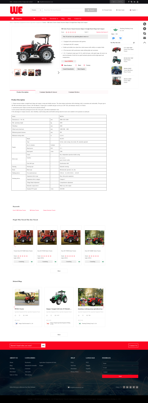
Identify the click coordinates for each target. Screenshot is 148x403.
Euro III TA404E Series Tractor (93, 251)
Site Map (12, 368)
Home (11, 22)
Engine (41, 365)
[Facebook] (128, 2)
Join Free (120, 1)
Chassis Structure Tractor (49, 210)
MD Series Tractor (34, 210)
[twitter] (134, 387)
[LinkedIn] (134, 2)
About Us (14, 358)
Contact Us (77, 18)
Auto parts (28, 371)
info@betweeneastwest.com (46, 1)
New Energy (28, 375)
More (59, 271)
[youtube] (137, 387)
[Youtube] (137, 2)
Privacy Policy (75, 371)
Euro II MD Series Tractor (19, 210)
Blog (62, 18)
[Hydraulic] (130, 387)
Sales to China (14, 375)
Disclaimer (74, 368)
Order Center (121, 10)
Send (120, 376)
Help (69, 18)
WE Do (44, 18)
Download (53, 18)
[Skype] (131, 2)
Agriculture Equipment (35, 22)
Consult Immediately (68, 69)
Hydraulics (28, 362)
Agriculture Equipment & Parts (21, 22)
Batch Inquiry (81, 69)
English (134, 10)
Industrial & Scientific (31, 365)
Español (88, 368)
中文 (87, 362)
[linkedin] (127, 387)
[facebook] (124, 387)
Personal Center (108, 10)
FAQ (72, 362)
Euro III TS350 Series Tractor (45, 251)
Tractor (44, 22)
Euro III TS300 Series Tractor (68, 251)
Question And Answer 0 (102, 32)
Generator (27, 368)
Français (88, 371)
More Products (68, 65)
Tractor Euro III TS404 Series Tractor (23, 251)
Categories (30, 358)
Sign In (114, 1)
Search (92, 10)
